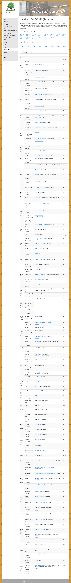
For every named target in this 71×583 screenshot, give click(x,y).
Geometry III (37, 99)
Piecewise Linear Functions (41, 203)
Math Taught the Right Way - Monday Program (10, 36)
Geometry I (37, 64)
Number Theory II (38, 88)
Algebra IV (37, 316)
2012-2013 (58, 36)
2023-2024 (28, 39)
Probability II (37, 164)
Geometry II (37, 81)
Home (5, 19)
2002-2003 (46, 34)
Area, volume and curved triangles (42, 224)
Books (5, 52)
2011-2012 (52, 36)
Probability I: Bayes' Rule (40, 151)
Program (6, 24)
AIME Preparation (38, 434)
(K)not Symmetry (38, 354)
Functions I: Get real (39, 106)
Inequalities (37, 450)
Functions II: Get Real (39, 122)
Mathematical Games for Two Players (43, 187)
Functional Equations (39, 77)
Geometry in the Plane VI (40, 478)
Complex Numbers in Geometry (41, 238)
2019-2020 (52, 37)
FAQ (5, 44)
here (38, 355)
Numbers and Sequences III (41, 274)
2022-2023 (22, 39)
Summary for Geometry (40, 117)
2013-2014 (64, 36)
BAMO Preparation (39, 395)
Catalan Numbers (38, 248)
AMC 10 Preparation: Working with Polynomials (44, 372)
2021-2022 (64, 37)
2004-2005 (58, 34)
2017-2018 (40, 37)
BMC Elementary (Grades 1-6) (10, 30)
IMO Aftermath (38, 169)
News (5, 57)
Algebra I (36, 132)
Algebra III (37, 174)
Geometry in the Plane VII (40, 496)
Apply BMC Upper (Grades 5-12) (10, 27)
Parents (5, 47)
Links (5, 54)
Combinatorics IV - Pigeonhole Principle (43, 381)
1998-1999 (22, 34)
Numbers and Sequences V (40, 529)
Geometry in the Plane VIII (40, 513)
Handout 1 (37, 509)
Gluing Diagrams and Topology (41, 540)
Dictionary (37, 568)
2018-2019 (46, 37)
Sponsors (6, 42)
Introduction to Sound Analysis (41, 138)
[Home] (10, 8)
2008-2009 (34, 36)
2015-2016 (28, 37)
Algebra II (37, 158)
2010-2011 (46, 36)
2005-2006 (64, 34)
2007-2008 (28, 36)
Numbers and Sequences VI (40, 549)
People (5, 39)
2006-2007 (22, 36)
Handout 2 (37, 510)
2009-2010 (40, 36)
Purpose (6, 21)
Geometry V (37, 460)
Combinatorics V (38, 391)
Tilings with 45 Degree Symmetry (42, 565)
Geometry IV (37, 115)
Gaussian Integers (38, 359)
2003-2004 (52, 34)
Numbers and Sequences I (40, 243)
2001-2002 (40, 34)
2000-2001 (34, 34)
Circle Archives (7, 49)
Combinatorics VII (38, 439)
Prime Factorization (39, 216)
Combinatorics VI (38, 424)
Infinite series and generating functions (43, 127)
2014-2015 (22, 37)
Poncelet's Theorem (39, 141)
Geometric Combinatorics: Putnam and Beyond (45, 485)
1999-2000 (28, 34)
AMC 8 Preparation (39, 215)
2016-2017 (34, 37)
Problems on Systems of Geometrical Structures (45, 473)
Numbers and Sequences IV (40, 289)
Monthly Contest (7, 33)
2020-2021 (58, 37)
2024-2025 (34, 39)
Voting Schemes (38, 279)
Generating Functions (39, 491)
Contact (5, 59)
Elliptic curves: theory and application (43, 94)
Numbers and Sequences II (40, 259)
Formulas (37, 240)
